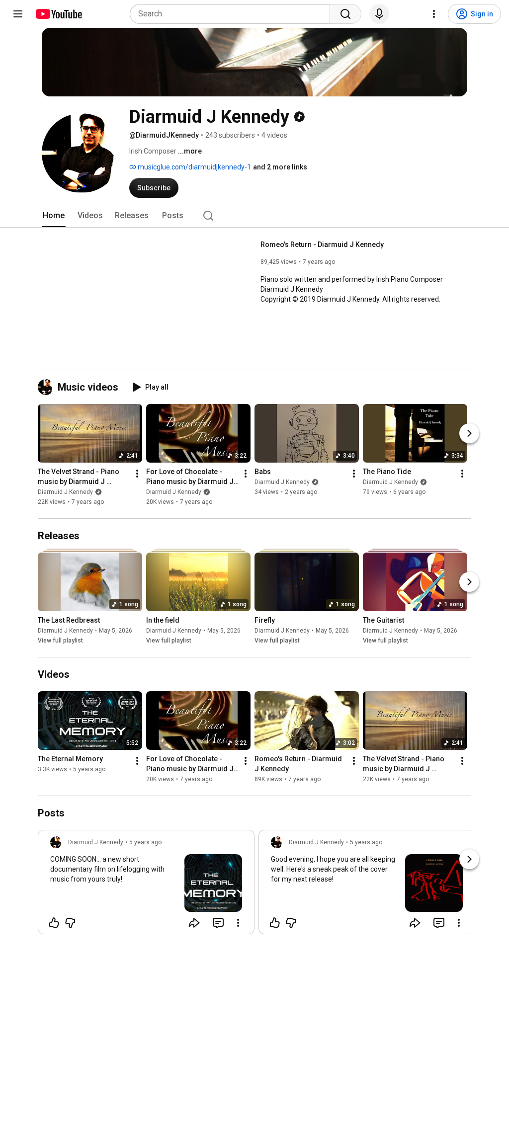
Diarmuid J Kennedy (65, 491)
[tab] (54, 216)
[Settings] (434, 14)
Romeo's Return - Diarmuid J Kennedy (322, 244)
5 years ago (145, 842)
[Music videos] (48, 387)
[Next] (469, 433)
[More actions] (137, 474)
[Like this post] (54, 923)
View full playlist (60, 640)
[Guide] (18, 14)
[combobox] (233, 14)
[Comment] (218, 923)
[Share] (194, 923)
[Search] (345, 14)
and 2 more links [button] (280, 167)
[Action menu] (238, 923)
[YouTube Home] (58, 14)
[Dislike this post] (70, 923)
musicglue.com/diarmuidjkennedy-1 (193, 167)
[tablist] (254, 216)
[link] (146, 885)
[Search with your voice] (379, 14)
